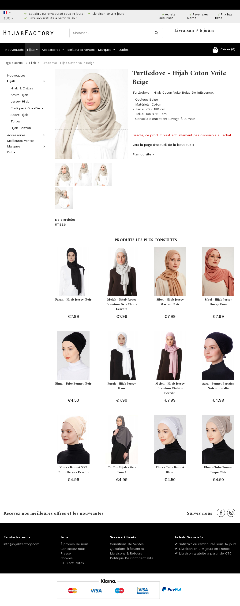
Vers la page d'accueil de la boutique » (163, 145)
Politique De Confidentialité (131, 558)
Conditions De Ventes (127, 544)
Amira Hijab (19, 95)
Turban (16, 121)
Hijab (31, 49)
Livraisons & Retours (126, 553)
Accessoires (51, 49)
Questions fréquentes (127, 549)
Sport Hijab (19, 115)
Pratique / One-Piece (27, 108)
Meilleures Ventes (81, 49)
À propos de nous (74, 544)
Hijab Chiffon (21, 128)
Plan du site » (143, 154)
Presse (65, 553)
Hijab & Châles (22, 88)
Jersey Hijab (20, 101)
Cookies (66, 558)
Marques (104, 49)
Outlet (123, 49)
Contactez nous (73, 549)
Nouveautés (14, 49)
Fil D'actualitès (72, 563)
